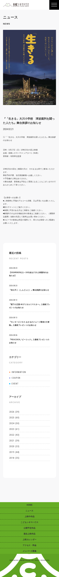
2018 (12, 458)
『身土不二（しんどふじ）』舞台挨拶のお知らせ (29, 288)
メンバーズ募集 (29, 551)
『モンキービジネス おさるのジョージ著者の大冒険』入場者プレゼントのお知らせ (29, 321)
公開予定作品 (29, 528)
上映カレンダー (29, 539)
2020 (12, 446)
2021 (12, 440)
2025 (12, 417)
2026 (12, 412)
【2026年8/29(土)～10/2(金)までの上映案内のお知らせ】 (28, 272)
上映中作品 (29, 516)
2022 (12, 435)
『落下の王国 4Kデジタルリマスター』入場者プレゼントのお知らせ (29, 304)
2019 (12, 452)
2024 (12, 423)
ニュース (29, 511)
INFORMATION (17, 372)
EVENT (14, 383)
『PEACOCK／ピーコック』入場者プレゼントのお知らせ (29, 339)
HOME (30, 505)
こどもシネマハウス (29, 522)
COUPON (14, 378)
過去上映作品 (29, 534)
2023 (12, 429)
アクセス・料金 (29, 545)
